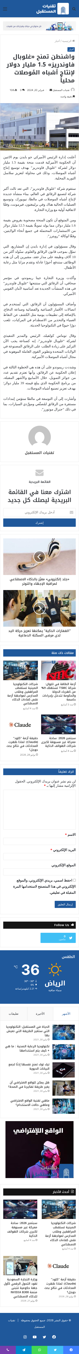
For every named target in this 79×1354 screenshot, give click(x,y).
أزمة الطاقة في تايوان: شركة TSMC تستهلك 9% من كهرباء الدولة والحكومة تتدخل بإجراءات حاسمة (58, 691)
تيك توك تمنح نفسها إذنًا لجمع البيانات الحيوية (29, 1066)
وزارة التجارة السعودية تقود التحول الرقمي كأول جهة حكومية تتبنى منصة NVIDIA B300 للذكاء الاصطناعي (20, 1288)
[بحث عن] (74, 10)
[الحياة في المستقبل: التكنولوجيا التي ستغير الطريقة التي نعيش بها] (63, 1032)
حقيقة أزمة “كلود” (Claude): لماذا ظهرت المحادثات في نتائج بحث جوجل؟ (22, 744)
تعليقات (13, 1014)
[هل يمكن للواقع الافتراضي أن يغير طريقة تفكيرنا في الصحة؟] (63, 1088)
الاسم (70, 835)
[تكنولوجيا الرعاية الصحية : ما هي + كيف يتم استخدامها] (63, 1051)
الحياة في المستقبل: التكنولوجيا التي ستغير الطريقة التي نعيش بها (27, 1031)
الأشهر (66, 1014)
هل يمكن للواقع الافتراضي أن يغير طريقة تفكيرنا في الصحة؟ (28, 1085)
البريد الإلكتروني (63, 850)
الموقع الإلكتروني (63, 865)
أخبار (57, 41)
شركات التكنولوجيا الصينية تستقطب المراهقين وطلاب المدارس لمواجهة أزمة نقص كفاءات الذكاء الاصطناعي (22, 693)
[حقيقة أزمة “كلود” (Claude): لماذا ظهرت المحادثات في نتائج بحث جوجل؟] (20, 724)
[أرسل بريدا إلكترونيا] (51, 90)
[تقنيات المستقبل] (52, 8)
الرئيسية (67, 41)
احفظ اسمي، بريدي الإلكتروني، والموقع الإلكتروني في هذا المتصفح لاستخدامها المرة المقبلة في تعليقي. (44, 886)
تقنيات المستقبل (61, 90)
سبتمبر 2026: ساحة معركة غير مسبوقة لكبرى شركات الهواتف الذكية (58, 742)
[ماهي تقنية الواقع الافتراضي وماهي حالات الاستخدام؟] (63, 1106)
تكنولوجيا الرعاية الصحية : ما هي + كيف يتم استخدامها (27, 1048)
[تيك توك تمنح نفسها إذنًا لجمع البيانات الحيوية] (63, 1070)
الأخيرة (40, 1014)
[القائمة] (5, 10)
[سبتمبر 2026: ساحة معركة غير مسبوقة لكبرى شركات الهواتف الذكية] (58, 724)
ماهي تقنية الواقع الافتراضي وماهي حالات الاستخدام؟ (29, 1103)
